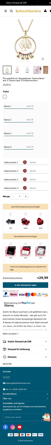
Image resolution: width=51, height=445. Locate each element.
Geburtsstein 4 (11, 188)
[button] (5, 11)
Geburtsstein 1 (11, 162)
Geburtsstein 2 (11, 171)
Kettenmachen (28, 440)
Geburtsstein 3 (11, 179)
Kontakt (6, 376)
